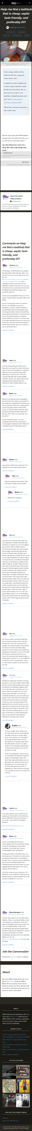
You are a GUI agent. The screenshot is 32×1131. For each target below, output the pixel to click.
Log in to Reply (8, 330)
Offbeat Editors (21, 27)
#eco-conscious (17, 35)
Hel (10, 675)
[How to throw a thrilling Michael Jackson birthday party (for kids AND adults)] (9, 1101)
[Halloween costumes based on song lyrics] (23, 1086)
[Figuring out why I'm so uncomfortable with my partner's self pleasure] (9, 1086)
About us (5, 1118)
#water (27, 35)
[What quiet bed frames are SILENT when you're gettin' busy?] (9, 1072)
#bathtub (6, 35)
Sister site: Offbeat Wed (10, 1121)
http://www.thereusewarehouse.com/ (13, 826)
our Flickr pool (22, 64)
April (7, 63)
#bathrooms (21, 32)
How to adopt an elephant (10, 1054)
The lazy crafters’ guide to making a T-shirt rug (18, 164)
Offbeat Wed (10, 981)
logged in (13, 957)
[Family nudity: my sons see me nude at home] (23, 1072)
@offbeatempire (16, 201)
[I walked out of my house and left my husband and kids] (23, 1101)
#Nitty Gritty (11, 32)
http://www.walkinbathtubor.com (11, 939)
